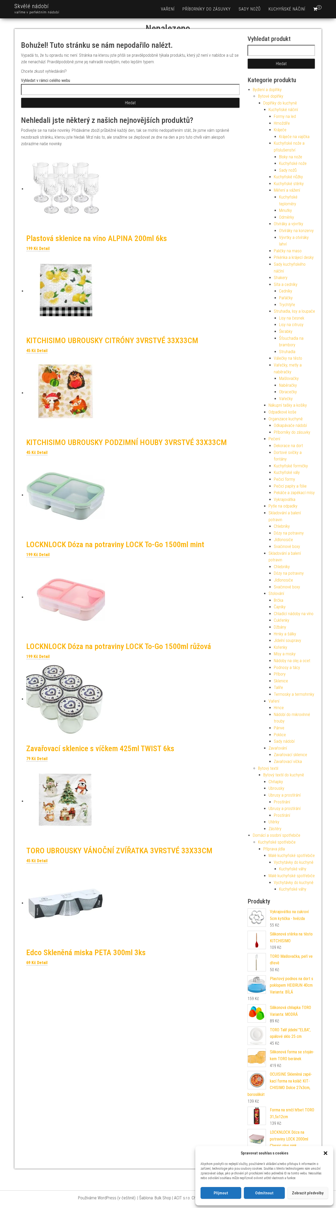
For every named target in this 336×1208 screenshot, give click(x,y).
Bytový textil (268, 768)
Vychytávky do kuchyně (293, 862)
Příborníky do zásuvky (206, 9)
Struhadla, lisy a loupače (294, 311)
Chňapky (276, 781)
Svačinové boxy (287, 546)
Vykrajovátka (284, 499)
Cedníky (285, 291)
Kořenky (280, 647)
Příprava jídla (274, 848)
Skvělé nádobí (31, 6)
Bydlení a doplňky (267, 89)
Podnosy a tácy (287, 667)
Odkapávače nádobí (290, 425)
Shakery (280, 277)
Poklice (280, 734)
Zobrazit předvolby (307, 1193)
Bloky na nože (290, 156)
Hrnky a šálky (285, 633)
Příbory (280, 674)
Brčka (278, 600)
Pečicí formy (284, 479)
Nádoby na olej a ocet (292, 660)
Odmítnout (264, 1193)
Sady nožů (250, 9)
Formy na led (285, 116)
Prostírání (282, 801)
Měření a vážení (287, 190)
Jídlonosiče (283, 539)
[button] (325, 1153)
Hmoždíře (282, 123)
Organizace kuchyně (286, 418)
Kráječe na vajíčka (294, 136)
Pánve (279, 727)
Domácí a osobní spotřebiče (276, 835)
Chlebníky (282, 526)
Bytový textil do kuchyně (283, 774)
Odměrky (286, 217)
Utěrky (274, 821)
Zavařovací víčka (288, 761)
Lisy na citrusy (291, 324)
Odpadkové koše (282, 412)
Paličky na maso (288, 250)
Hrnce (279, 707)
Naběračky (288, 385)
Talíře (278, 687)
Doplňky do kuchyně (280, 103)
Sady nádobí (284, 741)
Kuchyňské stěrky (289, 183)
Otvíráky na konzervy (296, 230)
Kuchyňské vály (287, 472)
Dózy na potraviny (289, 533)
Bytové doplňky (270, 96)
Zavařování (278, 748)
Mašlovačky (289, 378)
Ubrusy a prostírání (285, 795)
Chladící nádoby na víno (293, 613)
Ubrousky (276, 788)
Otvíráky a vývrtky (288, 223)
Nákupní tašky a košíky (288, 405)
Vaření (168, 9)
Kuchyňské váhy (292, 868)
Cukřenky (281, 620)
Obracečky (288, 391)
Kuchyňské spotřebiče (277, 842)
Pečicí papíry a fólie (290, 486)
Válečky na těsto (288, 358)
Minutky (285, 210)
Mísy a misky (285, 653)
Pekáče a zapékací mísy (294, 492)
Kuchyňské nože (293, 163)
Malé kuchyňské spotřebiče (292, 855)
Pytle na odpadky (283, 506)
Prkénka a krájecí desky (294, 257)
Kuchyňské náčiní (287, 9)
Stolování (276, 593)
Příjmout (221, 1193)
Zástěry (275, 828)
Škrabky (285, 331)
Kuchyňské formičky (291, 465)
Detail (44, 248)
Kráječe (280, 129)
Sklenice (281, 680)
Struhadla (287, 351)
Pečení (274, 438)
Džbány (280, 627)
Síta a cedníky (285, 284)
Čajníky (280, 606)
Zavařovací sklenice (290, 754)
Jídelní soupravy (287, 640)
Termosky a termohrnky (294, 694)
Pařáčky (286, 297)
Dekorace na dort (288, 445)
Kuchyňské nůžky (288, 176)
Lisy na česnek (291, 318)
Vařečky (286, 398)
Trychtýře (287, 304)
